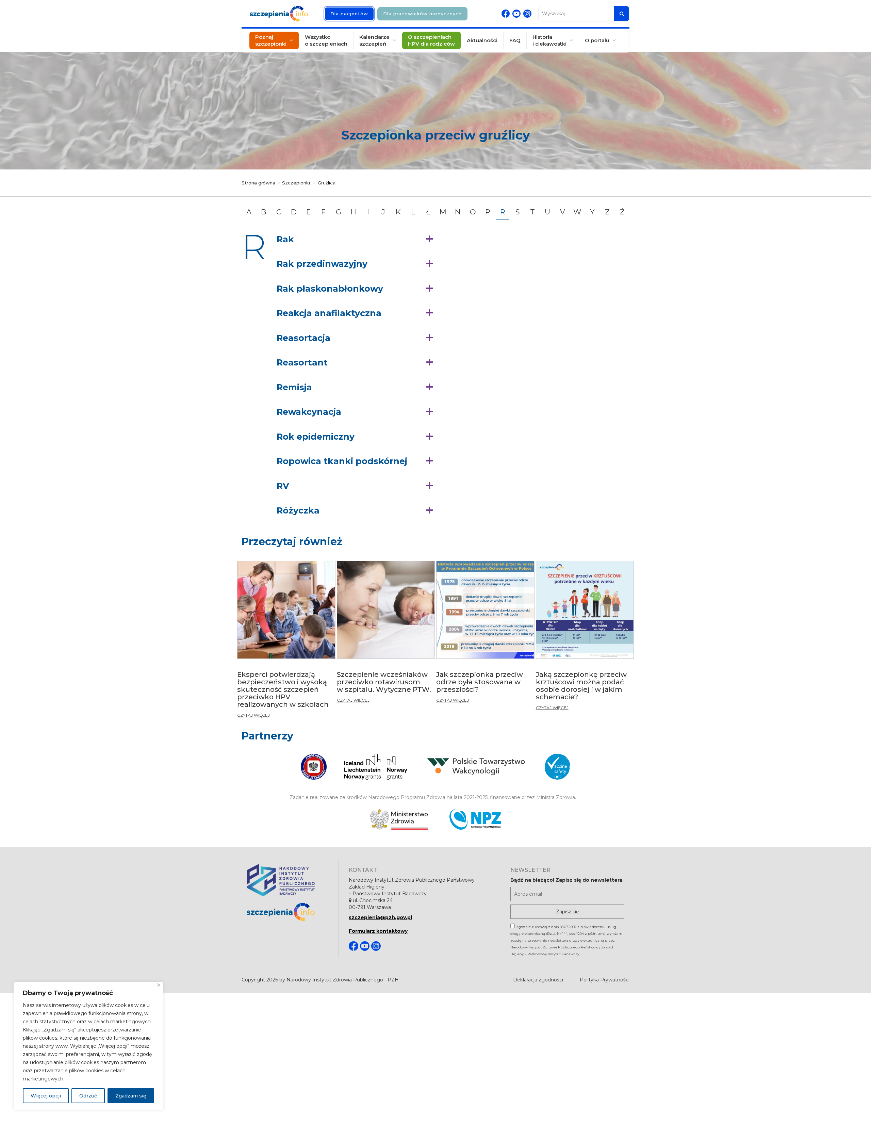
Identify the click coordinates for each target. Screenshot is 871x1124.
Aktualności (482, 40)
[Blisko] (158, 985)
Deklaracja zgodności (538, 980)
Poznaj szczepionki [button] (270, 40)
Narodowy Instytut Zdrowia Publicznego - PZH (342, 980)
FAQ (515, 40)
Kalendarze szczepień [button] (374, 40)
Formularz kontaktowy (378, 931)
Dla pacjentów (349, 13)
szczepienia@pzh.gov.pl (380, 917)
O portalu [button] (597, 40)
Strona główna (258, 182)
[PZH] (287, 880)
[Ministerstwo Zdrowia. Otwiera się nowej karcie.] (399, 819)
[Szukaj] (621, 13)
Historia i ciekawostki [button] (549, 40)
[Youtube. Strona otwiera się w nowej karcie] (516, 14)
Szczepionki (296, 182)
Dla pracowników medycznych (422, 13)
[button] (356, 239)
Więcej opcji (46, 1096)
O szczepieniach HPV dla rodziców (431, 40)
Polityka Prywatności (604, 980)
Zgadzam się (130, 1096)
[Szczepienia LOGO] (287, 912)
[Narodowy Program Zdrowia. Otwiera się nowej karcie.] (475, 819)
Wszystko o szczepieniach (326, 40)
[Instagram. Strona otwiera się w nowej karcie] (527, 14)
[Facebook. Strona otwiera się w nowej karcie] (506, 14)
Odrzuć (88, 1096)
